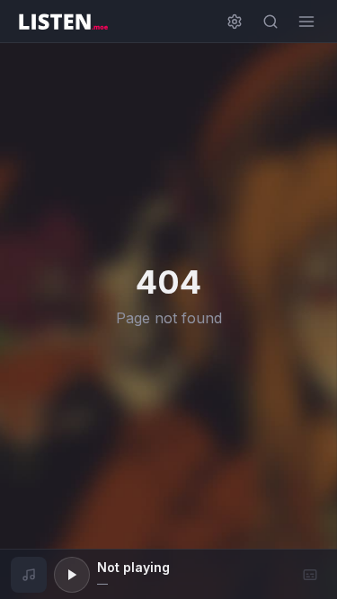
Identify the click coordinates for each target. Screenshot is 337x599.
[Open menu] (306, 21)
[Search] (270, 21)
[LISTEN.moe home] (62, 21)
